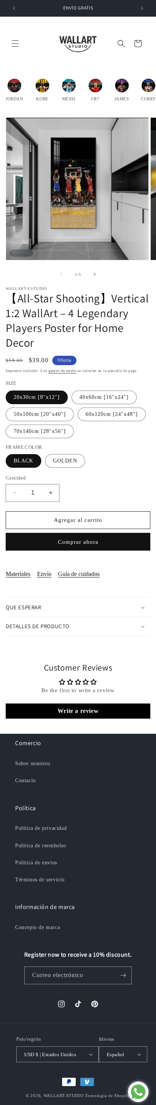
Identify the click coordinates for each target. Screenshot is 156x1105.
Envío (44, 574)
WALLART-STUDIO (64, 1095)
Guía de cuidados (79, 574)
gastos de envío (62, 371)
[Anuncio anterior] (14, 8)
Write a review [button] (78, 711)
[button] (15, 43)
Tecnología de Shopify (107, 1095)
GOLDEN (65, 461)
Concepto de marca (37, 927)
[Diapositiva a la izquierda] (61, 274)
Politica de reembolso (40, 845)
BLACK (23, 461)
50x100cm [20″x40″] (40, 414)
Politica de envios (36, 862)
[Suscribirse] (123, 975)
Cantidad (16, 478)
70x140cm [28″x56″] (40, 431)
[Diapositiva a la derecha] (94, 274)
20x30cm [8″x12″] (37, 397)
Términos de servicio (40, 879)
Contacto (25, 780)
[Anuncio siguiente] (142, 8)
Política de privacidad (41, 828)
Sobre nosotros (32, 763)
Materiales (18, 574)
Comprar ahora (78, 542)
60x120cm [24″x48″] (112, 414)
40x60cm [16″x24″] (104, 397)
